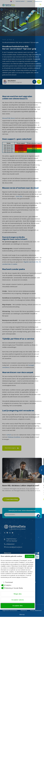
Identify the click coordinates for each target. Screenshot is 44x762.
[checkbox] (7, 582)
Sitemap (22, 614)
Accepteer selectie (18, 600)
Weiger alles (18, 594)
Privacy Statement (36, 610)
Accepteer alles (18, 605)
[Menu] (41, 4)
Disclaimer (24, 610)
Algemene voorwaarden (9, 610)
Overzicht (30, 556)
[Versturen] (38, 516)
